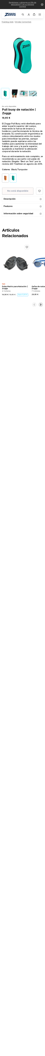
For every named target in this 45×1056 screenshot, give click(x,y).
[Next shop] (40, 304)
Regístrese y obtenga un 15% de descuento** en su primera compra (22, 4)
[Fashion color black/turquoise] (13, 177)
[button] (42, 4)
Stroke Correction (23, 22)
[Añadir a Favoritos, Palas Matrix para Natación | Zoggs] (27, 247)
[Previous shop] (34, 304)
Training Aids (7, 22)
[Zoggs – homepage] (12, 14)
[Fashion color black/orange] (5, 177)
